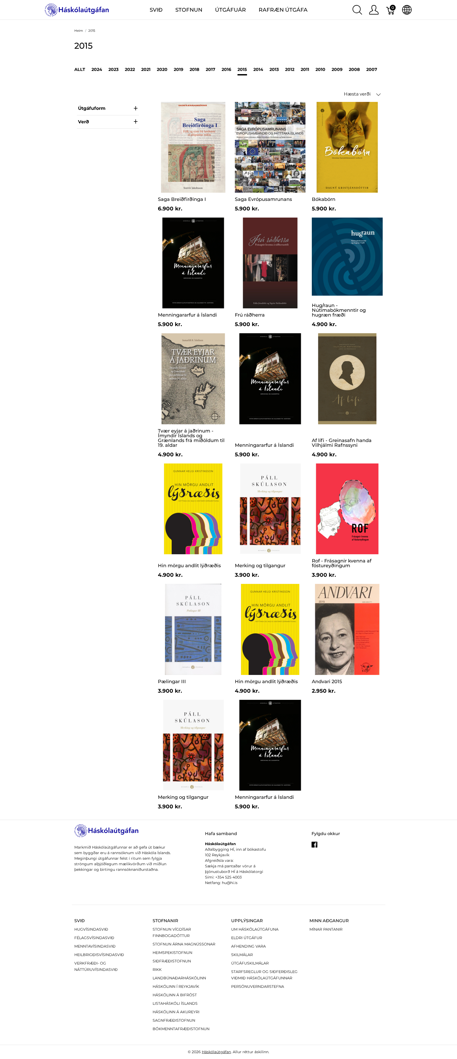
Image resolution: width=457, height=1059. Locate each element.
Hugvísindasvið (91, 929)
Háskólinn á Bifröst (175, 995)
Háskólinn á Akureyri (176, 1012)
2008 (354, 69)
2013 (274, 69)
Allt (79, 69)
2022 (130, 69)
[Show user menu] (373, 10)
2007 (371, 69)
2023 (113, 69)
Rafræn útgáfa (283, 10)
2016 (226, 69)
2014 (258, 69)
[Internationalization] (406, 10)
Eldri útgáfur (246, 937)
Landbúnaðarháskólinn (179, 978)
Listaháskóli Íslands (175, 1003)
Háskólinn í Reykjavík (176, 986)
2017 (210, 69)
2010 (320, 69)
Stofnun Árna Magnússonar (184, 944)
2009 (337, 69)
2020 (162, 69)
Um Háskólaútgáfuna (254, 929)
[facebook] (314, 846)
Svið (79, 920)
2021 (145, 69)
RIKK (157, 969)
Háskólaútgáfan (216, 1051)
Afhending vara (248, 946)
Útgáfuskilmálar (250, 963)
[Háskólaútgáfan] (77, 9)
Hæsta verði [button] (358, 94)
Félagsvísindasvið (94, 937)
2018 (194, 69)
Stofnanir (165, 920)
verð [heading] (83, 121)
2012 (289, 69)
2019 (178, 69)
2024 (97, 69)
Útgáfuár (230, 10)
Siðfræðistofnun (172, 961)
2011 (305, 69)
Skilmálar (242, 954)
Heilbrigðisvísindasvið (99, 954)
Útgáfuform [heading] (92, 108)
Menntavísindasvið (95, 946)
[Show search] (357, 10)
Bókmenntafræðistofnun (181, 1028)
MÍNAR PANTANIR (325, 929)
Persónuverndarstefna (257, 986)
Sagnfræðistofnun (174, 1020)
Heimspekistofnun (172, 952)
